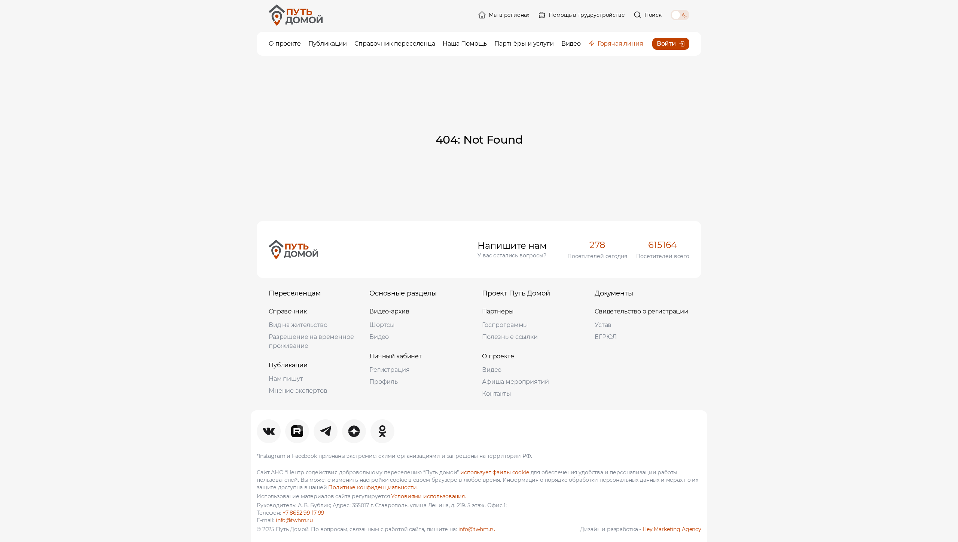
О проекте (498, 356)
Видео (379, 336)
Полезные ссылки (510, 336)
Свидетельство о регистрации (641, 311)
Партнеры (498, 311)
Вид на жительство (298, 324)
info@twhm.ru (294, 520)
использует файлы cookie (494, 472)
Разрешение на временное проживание (311, 341)
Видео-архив (389, 311)
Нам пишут (286, 378)
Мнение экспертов (298, 390)
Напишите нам (512, 245)
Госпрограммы (505, 324)
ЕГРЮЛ (606, 336)
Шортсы (382, 324)
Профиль (383, 381)
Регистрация (389, 369)
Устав (603, 324)
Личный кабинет (395, 356)
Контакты (496, 393)
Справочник (288, 311)
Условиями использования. (428, 496)
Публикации (288, 365)
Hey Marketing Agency (672, 529)
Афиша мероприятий (515, 381)
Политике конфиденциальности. (373, 487)
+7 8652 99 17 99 (304, 512)
